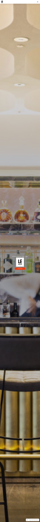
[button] (37, 2)
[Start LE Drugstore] (2, 2)
